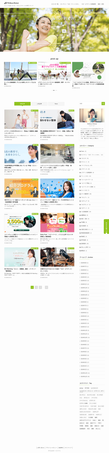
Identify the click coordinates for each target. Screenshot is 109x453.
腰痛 (93, 428)
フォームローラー (87, 179)
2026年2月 (85, 280)
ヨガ (99, 409)
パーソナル (94, 397)
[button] (52, 90)
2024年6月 (85, 351)
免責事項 (61, 447)
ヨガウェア (85, 201)
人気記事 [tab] (39, 103)
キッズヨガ (100, 394)
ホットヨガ (85, 190)
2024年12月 (85, 330)
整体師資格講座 (86, 233)
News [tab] (56, 103)
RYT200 (87, 388)
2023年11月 (85, 376)
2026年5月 (84, 270)
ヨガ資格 (90, 417)
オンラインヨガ (91, 394)
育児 (88, 428)
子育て (99, 423)
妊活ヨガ (82, 423)
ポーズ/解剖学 (86, 194)
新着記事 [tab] (22, 103)
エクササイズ (94, 388)
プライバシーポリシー (51, 447)
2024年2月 (85, 366)
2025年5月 (84, 312)
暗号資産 (84, 240)
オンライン (82, 394)
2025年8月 (84, 302)
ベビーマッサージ (84, 406)
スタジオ (85, 158)
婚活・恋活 (85, 218)
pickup (81, 388)
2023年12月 (85, 373)
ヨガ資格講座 (86, 211)
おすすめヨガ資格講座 (106, 226)
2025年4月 (85, 316)
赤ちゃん (98, 428)
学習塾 (84, 222)
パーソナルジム (86, 165)
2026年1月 (85, 284)
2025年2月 (85, 323)
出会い (94, 420)
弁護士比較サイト (87, 229)
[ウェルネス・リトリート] (11, 3)
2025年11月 (85, 291)
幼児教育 (84, 225)
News (83, 151)
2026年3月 (85, 277)
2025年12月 (85, 287)
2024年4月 (85, 359)
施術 (91, 426)
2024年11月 (85, 334)
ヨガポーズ (91, 414)
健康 (96, 417)
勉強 (99, 420)
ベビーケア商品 (86, 183)
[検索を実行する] (103, 103)
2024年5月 (85, 355)
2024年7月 (85, 348)
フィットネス (86, 176)
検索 (64, 31)
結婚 (102, 426)
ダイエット (85, 162)
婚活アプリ (93, 423)
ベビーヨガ (93, 406)
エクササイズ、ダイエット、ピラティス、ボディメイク (92, 391)
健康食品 (84, 215)
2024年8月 (85, 344)
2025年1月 (85, 326)
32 (46, 287)
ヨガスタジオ (83, 414)
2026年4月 (84, 273)
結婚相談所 (82, 428)
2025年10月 (85, 295)
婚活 (87, 423)
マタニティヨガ (92, 409)
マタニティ (85, 197)
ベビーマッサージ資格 (88, 186)
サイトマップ (68, 447)
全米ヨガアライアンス (85, 420)
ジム (81, 397)
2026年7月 (84, 266)
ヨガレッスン (83, 417)
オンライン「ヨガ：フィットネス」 (92, 154)
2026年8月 (84, 263)
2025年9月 (84, 298)
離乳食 (84, 250)
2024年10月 (85, 337)
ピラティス (85, 169)
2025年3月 (84, 319)
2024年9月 (85, 341)
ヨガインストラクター (85, 411)
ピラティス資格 (83, 403)
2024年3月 (85, 362)
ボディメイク (83, 409)
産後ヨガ (97, 426)
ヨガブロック (85, 204)
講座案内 (85, 243)
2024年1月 (85, 369)
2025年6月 (84, 309)
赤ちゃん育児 (85, 247)
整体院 (84, 236)
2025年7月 (84, 305)
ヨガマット (85, 208)
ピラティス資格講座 (87, 172)
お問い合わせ (40, 447)
